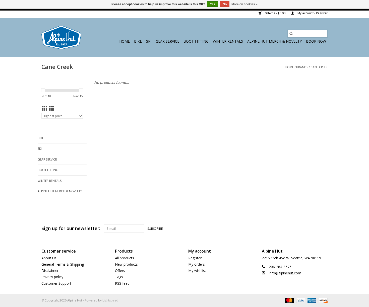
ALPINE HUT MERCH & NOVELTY (274, 41)
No (225, 4)
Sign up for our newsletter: (70, 228)
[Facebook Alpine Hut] (305, 228)
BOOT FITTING (196, 41)
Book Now (316, 41)
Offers (120, 270)
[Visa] (300, 300)
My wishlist (197, 270)
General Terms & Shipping (62, 264)
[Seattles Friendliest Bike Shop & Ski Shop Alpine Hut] (61, 37)
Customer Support (56, 283)
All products (124, 258)
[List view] (51, 108)
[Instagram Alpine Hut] (324, 228)
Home (124, 41)
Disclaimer (49, 270)
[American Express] (311, 300)
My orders (196, 264)
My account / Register (312, 13)
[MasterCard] (288, 300)
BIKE (138, 41)
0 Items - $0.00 (275, 13)
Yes (212, 4)
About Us (48, 258)
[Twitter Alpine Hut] (315, 228)
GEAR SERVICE (167, 41)
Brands (302, 67)
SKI (148, 41)
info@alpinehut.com (285, 273)
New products (126, 264)
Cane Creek (319, 67)
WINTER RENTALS (228, 41)
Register (195, 258)
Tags (119, 276)
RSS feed (122, 283)
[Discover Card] (322, 300)
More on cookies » (244, 4)
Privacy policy (52, 276)
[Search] (291, 34)
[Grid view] (44, 108)
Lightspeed (110, 300)
